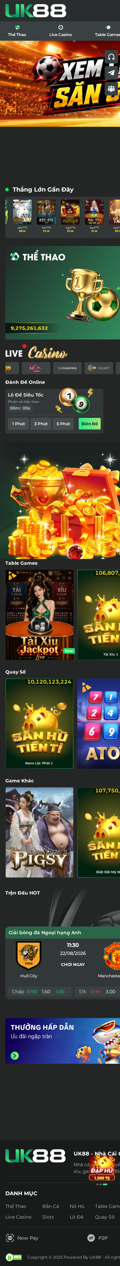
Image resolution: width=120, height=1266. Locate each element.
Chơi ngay (73, 964)
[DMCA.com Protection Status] (13, 1257)
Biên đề (89, 423)
